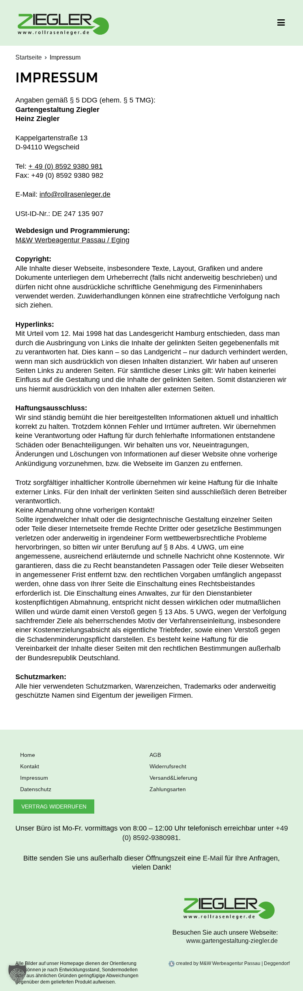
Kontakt (29, 766)
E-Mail (213, 858)
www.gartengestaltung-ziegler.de (232, 940)
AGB (155, 755)
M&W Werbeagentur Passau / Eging (72, 240)
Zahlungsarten (168, 789)
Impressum (34, 778)
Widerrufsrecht (168, 766)
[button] (17, 973)
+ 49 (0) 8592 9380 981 (65, 166)
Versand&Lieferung (173, 778)
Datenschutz (35, 789)
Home (27, 755)
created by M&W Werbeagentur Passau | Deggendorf (232, 963)
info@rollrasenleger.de (74, 194)
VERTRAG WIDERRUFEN (53, 806)
